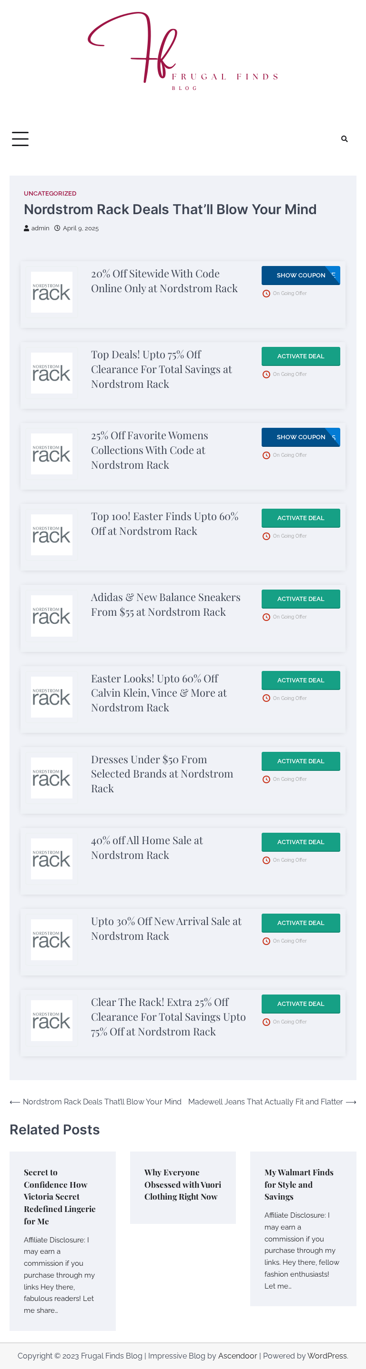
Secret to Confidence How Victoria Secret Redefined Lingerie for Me (60, 1196)
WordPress (327, 1355)
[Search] (344, 139)
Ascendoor (237, 1355)
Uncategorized (50, 193)
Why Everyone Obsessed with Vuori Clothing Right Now (182, 1184)
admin (40, 228)
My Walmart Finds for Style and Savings (299, 1184)
